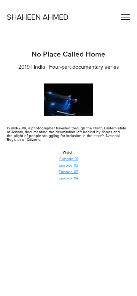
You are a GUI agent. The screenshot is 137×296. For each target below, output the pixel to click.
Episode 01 (68, 158)
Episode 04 (68, 178)
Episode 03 (68, 171)
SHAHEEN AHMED (37, 16)
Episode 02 (68, 165)
